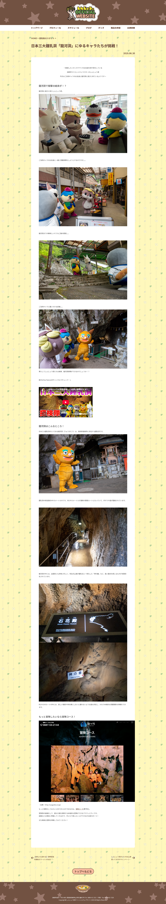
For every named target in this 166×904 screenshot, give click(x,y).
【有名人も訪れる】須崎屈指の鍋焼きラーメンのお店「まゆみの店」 (44, 858)
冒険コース (79, 809)
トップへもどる (83, 871)
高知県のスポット (46, 38)
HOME (34, 38)
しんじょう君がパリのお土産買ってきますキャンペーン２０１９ (121, 858)
